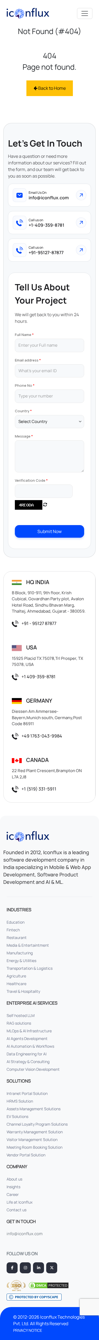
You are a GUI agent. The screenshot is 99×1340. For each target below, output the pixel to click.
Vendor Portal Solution (26, 1154)
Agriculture (16, 976)
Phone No (23, 385)
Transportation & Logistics (30, 968)
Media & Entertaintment (28, 945)
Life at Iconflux (19, 1202)
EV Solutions (17, 1116)
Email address (26, 360)
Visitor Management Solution (32, 1139)
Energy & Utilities (21, 960)
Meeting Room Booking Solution (34, 1147)
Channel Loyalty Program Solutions (37, 1124)
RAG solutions (19, 1023)
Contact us (16, 1209)
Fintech (13, 929)
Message (23, 436)
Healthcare (16, 983)
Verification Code (30, 480)
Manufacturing (20, 952)
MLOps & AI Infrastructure (29, 1030)
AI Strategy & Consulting (28, 1061)
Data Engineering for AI (26, 1053)
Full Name (23, 335)
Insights (13, 1186)
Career (13, 1194)
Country (22, 411)
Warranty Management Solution (35, 1131)
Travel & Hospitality (23, 991)
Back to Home (51, 88)
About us (14, 1179)
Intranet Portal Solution (27, 1093)
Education (15, 922)
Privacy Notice (27, 1330)
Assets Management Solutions (34, 1108)
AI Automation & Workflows (30, 1046)
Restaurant (17, 937)
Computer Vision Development (33, 1069)
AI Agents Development (27, 1038)
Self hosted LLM (21, 1015)
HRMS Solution (20, 1101)
